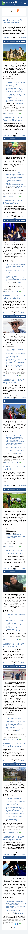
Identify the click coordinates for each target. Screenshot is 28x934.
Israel (4, 193)
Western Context (14, 2)
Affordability (18, 286)
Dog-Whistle (19, 913)
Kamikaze (19, 820)
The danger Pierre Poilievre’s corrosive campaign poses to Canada (15, 911)
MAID (14, 193)
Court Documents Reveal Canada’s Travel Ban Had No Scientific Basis (15, 717)
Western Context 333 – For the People (14, 467)
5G (13, 919)
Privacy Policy (20, 932)
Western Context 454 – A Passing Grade (14, 202)
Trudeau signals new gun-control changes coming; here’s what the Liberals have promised (14, 817)
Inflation (9, 636)
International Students (16, 110)
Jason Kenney (10, 920)
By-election (14, 459)
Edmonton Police (20, 191)
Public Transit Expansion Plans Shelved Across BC (14, 177)
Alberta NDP (18, 635)
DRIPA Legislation (8, 108)
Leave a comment (9, 113)
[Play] (5, 41)
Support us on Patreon (12, 87)
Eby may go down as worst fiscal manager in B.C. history (14, 275)
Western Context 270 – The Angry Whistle (14, 838)
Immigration (6, 110)
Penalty (18, 366)
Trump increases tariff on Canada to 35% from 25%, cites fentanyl (15, 451)
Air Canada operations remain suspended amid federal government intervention (15, 353)
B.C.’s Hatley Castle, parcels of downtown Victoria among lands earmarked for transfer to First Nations (14, 90)
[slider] (23, 41)
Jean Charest (17, 827)
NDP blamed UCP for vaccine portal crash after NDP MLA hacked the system (15, 616)
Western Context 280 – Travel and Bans (14, 645)
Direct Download (7, 37)
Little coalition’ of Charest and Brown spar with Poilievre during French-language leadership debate (16, 813)
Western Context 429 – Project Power (14, 381)
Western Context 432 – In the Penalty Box (14, 296)
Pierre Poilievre (20, 193)
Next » (16, 927)
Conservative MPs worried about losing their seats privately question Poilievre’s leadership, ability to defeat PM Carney (16, 83)
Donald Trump (11, 372)
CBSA (19, 107)
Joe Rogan (9, 193)
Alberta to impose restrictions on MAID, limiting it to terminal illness (15, 173)
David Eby (18, 288)
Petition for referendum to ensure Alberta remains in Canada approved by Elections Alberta (15, 443)
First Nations (16, 108)
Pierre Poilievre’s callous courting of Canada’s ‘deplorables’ (15, 628)
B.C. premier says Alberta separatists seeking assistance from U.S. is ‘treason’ (16, 272)
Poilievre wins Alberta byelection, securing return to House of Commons (16, 358)
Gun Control (17, 734)
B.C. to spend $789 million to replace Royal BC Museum (15, 906)
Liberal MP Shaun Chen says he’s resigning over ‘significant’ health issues (14, 100)
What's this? (14, 14)
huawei (5, 920)
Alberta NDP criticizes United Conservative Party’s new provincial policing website (15, 726)
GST (22, 288)
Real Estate (19, 829)
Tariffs (17, 374)
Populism (18, 539)
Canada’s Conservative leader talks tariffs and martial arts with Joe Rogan (16, 185)
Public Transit (6, 194)
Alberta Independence (9, 288)
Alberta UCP (17, 919)
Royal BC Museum (8, 922)
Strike (13, 374)
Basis (17, 730)
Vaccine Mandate (13, 737)
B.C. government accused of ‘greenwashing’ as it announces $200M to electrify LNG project (14, 437)
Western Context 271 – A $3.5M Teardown (14, 744)
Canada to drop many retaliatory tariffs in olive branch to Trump (14, 364)
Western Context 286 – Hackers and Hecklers (14, 552)
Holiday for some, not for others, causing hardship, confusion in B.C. (15, 621)
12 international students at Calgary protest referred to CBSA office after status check (16, 95)
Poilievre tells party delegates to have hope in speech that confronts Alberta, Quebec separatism (16, 279)
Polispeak (19, 453)
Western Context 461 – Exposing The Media (14, 119)
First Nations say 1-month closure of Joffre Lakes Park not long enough (15, 361)
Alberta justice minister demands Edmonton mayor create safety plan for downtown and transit (15, 809)
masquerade (19, 103)
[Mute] (20, 41)
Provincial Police (20, 736)
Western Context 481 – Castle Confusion (14, 21)
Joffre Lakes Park (20, 372)
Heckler (18, 630)
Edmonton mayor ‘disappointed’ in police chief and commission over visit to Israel (16, 181)
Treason (18, 282)
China (22, 107)
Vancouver (5, 830)
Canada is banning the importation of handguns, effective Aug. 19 (16, 722)
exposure (18, 187)
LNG (18, 459)
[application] (14, 41)
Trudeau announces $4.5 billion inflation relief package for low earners (14, 625)
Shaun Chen (11, 111)
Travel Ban (6, 737)
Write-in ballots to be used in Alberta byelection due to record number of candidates (16, 447)
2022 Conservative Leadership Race (11, 825)
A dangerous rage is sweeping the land (16, 729)
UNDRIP (21, 374)
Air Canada (18, 371)
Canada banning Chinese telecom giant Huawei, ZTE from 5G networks (16, 902)
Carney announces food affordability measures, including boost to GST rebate (15, 266)
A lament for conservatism (13, 909)
